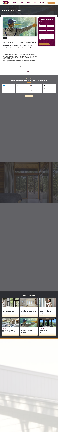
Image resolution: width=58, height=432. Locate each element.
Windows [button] (14, 2)
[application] (5, 38)
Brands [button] (28, 2)
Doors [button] (21, 2)
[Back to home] (6, 2)
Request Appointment (44, 44)
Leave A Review (29, 96)
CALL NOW (51, 2)
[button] (55, 88)
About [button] (35, 2)
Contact (42, 2)
